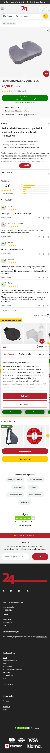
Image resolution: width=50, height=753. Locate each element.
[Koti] (25, 9)
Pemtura (33, 487)
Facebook (6, 704)
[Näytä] (48, 173)
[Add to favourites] (47, 29)
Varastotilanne (8, 675)
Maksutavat (7, 672)
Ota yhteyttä (7, 666)
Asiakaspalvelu (41, 636)
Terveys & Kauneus (9, 23)
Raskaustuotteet (35, 494)
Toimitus (6, 663)
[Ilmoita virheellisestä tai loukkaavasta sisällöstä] (48, 218)
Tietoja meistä (7, 619)
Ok (40, 556)
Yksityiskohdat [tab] (25, 354)
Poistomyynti (25, 459)
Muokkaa (23, 404)
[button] (25, 200)
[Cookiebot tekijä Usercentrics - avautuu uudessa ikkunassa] (36, 347)
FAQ (4, 625)
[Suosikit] (41, 8)
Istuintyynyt (25, 502)
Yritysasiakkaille (8, 684)
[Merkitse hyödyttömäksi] (44, 218)
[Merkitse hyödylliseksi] (39, 218)
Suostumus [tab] (9, 354)
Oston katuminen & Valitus (12, 669)
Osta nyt (25, 98)
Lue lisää (25, 165)
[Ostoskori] (47, 8)
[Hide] (48, 123)
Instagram (6, 706)
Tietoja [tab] (41, 354)
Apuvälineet (18, 487)
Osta (12, 412)
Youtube (6, 701)
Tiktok (5, 709)
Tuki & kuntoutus (35, 479)
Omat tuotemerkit (15, 494)
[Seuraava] (47, 435)
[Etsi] (45, 16)
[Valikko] (2, 8)
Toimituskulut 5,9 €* (26, 535)
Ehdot (5, 657)
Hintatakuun (25, 451)
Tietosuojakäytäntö (10, 660)
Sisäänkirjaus (7, 622)
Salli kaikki (25, 396)
